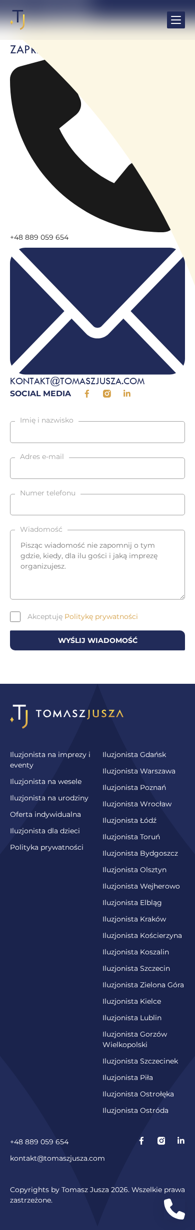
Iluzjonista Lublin (132, 1017)
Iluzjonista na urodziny (49, 797)
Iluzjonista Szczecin (136, 968)
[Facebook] (142, 1150)
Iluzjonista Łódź (129, 820)
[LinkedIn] (181, 1150)
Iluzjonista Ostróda (135, 1110)
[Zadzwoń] (174, 1209)
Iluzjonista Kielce (131, 1001)
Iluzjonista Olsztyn (134, 869)
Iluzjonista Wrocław (137, 803)
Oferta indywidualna (45, 814)
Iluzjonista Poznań (134, 787)
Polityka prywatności (47, 847)
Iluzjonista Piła (127, 1077)
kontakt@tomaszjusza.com (57, 1158)
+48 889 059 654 (39, 1141)
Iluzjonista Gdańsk (134, 754)
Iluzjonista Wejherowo (141, 886)
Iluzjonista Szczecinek (140, 1061)
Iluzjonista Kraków (134, 919)
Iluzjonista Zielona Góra (143, 984)
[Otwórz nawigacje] (176, 19)
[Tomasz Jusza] (17, 20)
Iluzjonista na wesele (46, 781)
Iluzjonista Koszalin (135, 951)
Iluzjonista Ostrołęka (138, 1093)
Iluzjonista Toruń (131, 836)
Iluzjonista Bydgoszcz (140, 853)
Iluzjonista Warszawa (139, 771)
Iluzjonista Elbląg (132, 902)
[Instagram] (162, 1150)
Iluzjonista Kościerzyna (142, 935)
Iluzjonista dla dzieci (45, 830)
